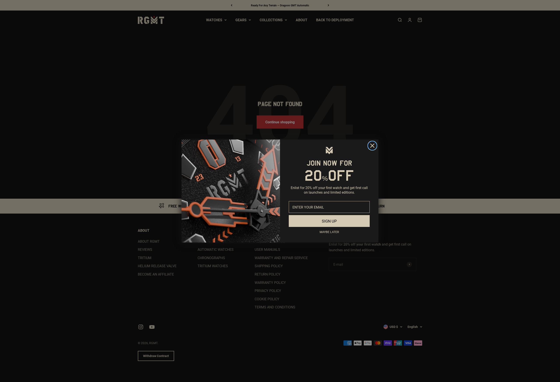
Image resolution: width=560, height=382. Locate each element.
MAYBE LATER (329, 232)
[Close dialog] (372, 145)
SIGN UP (329, 221)
